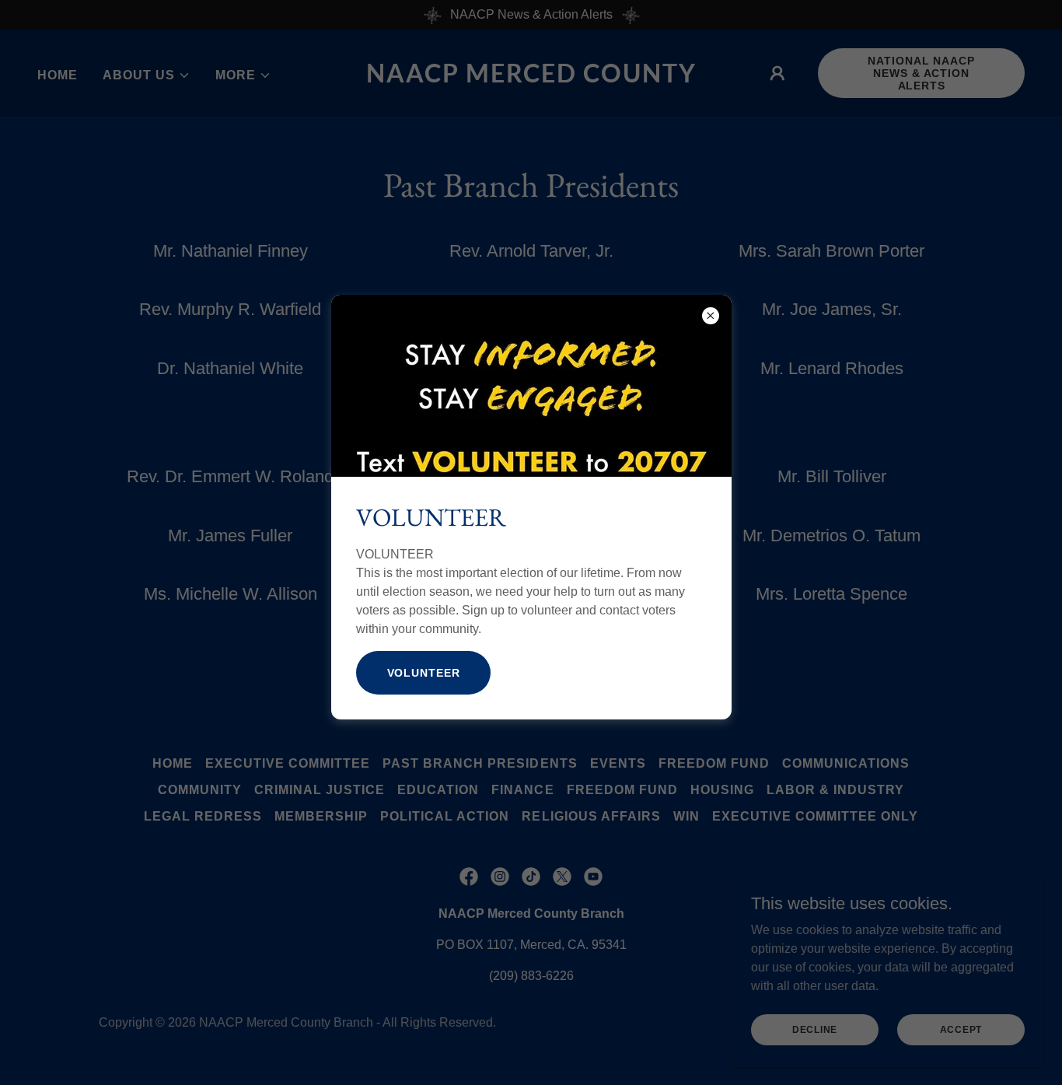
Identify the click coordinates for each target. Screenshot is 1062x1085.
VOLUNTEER (423, 673)
